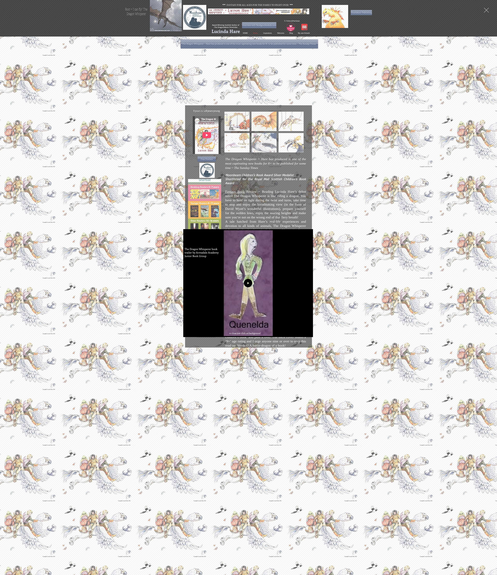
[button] (486, 10)
